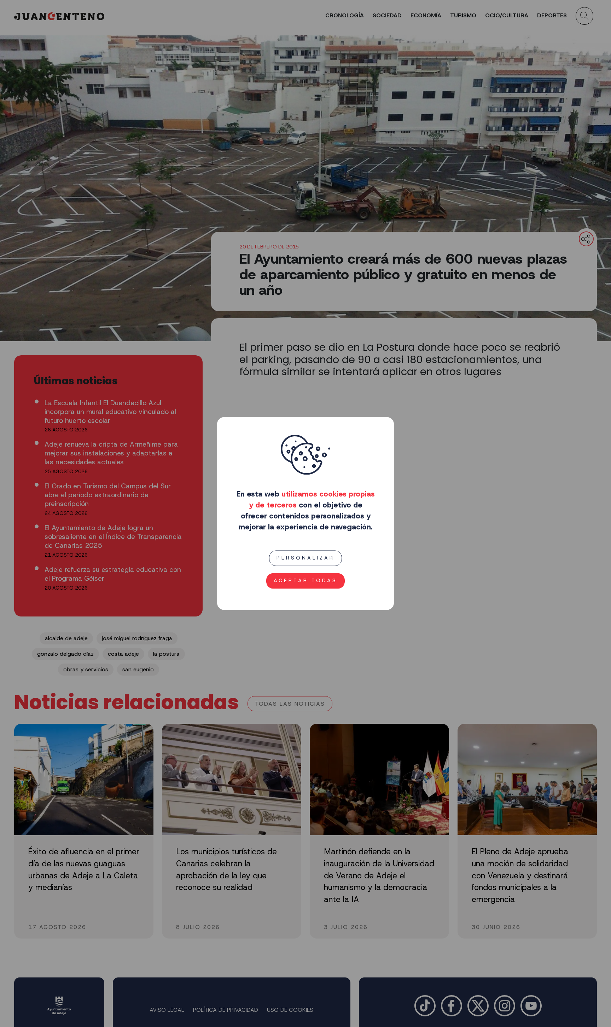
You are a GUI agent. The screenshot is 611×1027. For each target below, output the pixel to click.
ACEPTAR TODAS (305, 580)
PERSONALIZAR (305, 558)
